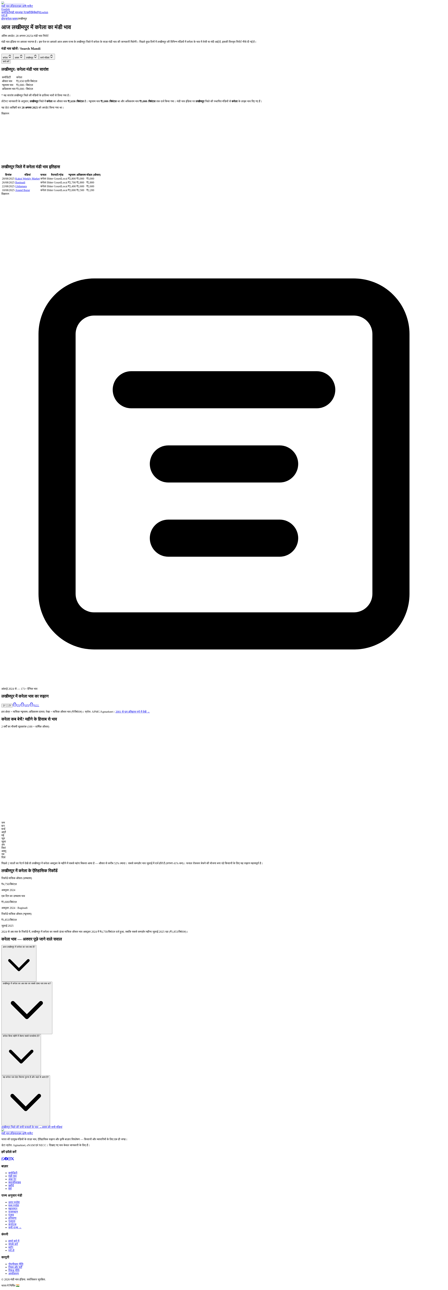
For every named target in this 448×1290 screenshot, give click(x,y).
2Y (9, 705)
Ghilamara (21, 186)
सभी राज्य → (15, 1227)
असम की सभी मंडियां (52, 1126)
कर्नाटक (12, 1224)
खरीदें (29, 12)
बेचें (33, 12)
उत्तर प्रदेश (14, 1202)
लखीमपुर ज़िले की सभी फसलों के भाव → (21, 1126)
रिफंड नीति (13, 1270)
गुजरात (11, 1221)
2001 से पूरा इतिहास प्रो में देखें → (132, 711)
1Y (4, 705)
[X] (12, 1159)
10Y (26, 705)
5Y (18, 705)
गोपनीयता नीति (15, 1264)
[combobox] (7, 57)
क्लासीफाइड (14, 1182)
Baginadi (20, 182)
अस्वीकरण (13, 1273)
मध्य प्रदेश (13, 1205)
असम (15, 18)
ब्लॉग (37, 12)
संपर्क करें (13, 1244)
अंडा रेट (22, 12)
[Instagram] (9, 1159)
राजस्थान (13, 1211)
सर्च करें (6, 61)
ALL (36, 705)
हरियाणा (12, 1217)
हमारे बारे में (13, 1240)
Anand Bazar (22, 190)
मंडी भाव (14, 12)
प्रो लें (4, 15)
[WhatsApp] (3, 1159)
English (5, 9)
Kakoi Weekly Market (27, 178)
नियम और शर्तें (15, 1267)
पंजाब (11, 1214)
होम (3, 18)
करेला (9, 18)
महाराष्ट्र (12, 1208)
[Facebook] (6, 1159)
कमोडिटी (5, 12)
